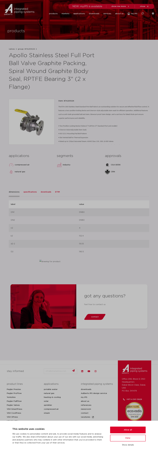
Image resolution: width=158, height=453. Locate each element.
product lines (15, 384)
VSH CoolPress (14, 413)
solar (46, 401)
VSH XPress (12, 417)
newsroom (86, 409)
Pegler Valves (13, 405)
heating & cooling (52, 397)
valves (12, 49)
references (86, 405)
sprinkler (48, 405)
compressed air (51, 409)
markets (65, 14)
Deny (127, 438)
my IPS (84, 397)
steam (47, 413)
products (53, 14)
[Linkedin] (82, 371)
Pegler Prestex (14, 389)
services (107, 14)
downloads (94, 14)
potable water (51, 389)
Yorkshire (11, 397)
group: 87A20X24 (26, 49)
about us (119, 14)
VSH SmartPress (14, 409)
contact (84, 413)
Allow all (128, 430)
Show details (128, 445)
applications (79, 14)
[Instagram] (95, 371)
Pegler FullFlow (14, 401)
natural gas (49, 393)
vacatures (85, 417)
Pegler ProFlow (14, 393)
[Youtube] (89, 371)
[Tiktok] (102, 371)
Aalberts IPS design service (94, 393)
